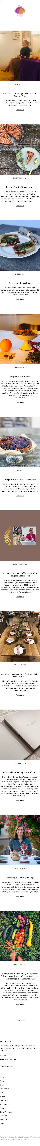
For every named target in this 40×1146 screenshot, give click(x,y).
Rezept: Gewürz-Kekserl (20, 376)
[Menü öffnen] (1, 1)
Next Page (22, 1020)
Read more (20, 110)
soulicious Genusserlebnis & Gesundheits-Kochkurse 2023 (20, 675)
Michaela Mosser (17, 1139)
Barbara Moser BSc (15, 1137)
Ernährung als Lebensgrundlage (20, 877)
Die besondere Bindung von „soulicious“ (20, 772)
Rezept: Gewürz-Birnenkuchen (20, 187)
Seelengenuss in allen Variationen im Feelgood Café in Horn (20, 574)
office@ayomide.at (7, 1066)
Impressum (26, 1137)
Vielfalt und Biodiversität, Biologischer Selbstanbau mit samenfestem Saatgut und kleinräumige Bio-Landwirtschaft (20, 976)
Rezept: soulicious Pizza (20, 283)
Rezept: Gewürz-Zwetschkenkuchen (20, 479)
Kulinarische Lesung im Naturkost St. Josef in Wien (20, 94)
